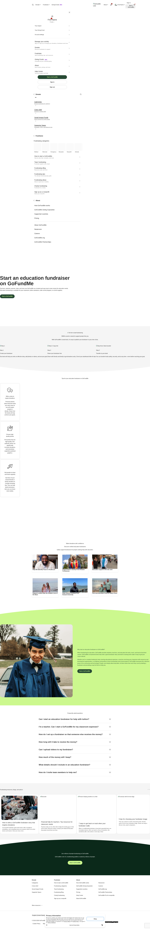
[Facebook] (107, 916)
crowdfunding (86, 828)
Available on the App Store (110, 922)
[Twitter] (114, 916)
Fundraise (46, 4)
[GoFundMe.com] (97, 5)
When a (81, 828)
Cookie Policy (36, 923)
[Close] (69, 12)
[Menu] (134, 4)
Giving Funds (57, 4)
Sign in (129, 2)
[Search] (32, 4)
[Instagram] (117, 916)
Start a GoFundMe (52, 77)
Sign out (52, 87)
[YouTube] (110, 916)
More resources (36, 905)
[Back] (34, 94)
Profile (51, 22)
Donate (37, 4)
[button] (148, 790)
